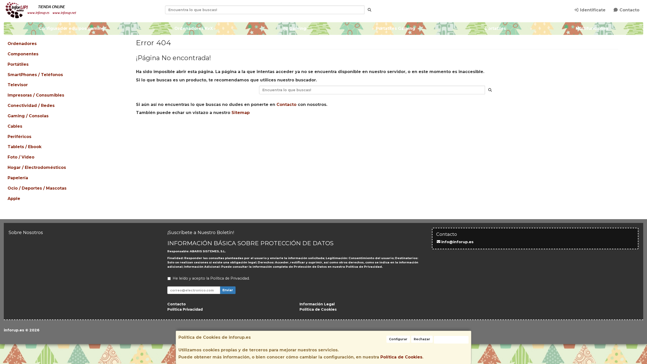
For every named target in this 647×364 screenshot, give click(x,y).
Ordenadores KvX (193, 28)
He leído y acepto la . (211, 278)
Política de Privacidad (364, 266)
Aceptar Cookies (451, 340)
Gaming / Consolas (28, 115)
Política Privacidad (185, 309)
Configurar (398, 339)
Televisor (18, 84)
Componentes (23, 54)
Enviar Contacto (380, 128)
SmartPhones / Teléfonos (35, 74)
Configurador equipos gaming (72, 28)
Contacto (628, 10)
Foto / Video (21, 157)
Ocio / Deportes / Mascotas (37, 188)
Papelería (18, 177)
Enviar (227, 290)
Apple (14, 198)
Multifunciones (592, 28)
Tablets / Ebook (24, 146)
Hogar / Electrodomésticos (37, 167)
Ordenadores (22, 43)
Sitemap (241, 112)
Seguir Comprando (333, 128)
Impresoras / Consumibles (36, 95)
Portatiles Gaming (395, 28)
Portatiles (495, 28)
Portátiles (18, 64)
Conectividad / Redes (31, 105)
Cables (15, 126)
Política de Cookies (401, 357)
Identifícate (592, 10)
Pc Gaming (294, 28)
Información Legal (317, 304)
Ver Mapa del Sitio (426, 128)
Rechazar (422, 339)
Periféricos (19, 136)
